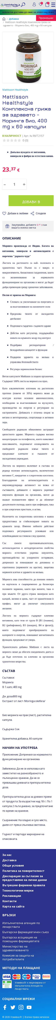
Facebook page (4, 1007)
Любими (42, 3)
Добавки (14, 18)
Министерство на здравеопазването (15, 948)
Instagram (21, 1007)
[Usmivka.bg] (10, 4)
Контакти (9, 901)
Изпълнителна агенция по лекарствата (21, 925)
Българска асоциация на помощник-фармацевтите (20, 939)
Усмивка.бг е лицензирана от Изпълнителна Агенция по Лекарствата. (30, 985)
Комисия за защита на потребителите (18, 957)
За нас (7, 855)
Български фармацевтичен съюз (25, 932)
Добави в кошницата (31, 203)
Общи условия (13, 865)
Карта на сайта (13, 906)
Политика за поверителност (23, 871)
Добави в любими (18, 213)
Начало (3, 18)
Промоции (46, 18)
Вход (34, 4)
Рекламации (11, 896)
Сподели (41, 213)
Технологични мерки (17, 890)
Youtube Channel (29, 1007)
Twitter (12, 1007)
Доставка (9, 860)
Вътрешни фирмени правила (23, 885)
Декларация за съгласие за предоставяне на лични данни (24, 878)
